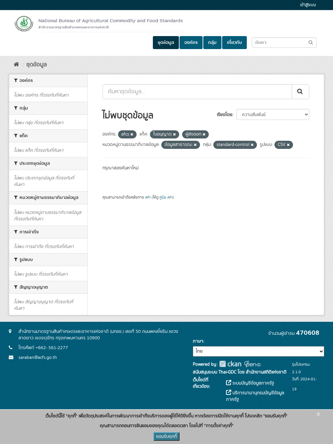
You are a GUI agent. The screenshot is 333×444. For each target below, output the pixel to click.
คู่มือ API (166, 197)
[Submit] (300, 91)
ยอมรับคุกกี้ (166, 436)
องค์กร (191, 42)
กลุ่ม (212, 42)
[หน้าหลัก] (16, 64)
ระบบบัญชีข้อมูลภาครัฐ (252, 383)
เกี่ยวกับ (234, 42)
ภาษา (198, 341)
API (148, 197)
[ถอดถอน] (131, 134)
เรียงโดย (224, 114)
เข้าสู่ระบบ (308, 5)
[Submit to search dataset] (310, 42)
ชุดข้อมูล (166, 42)
